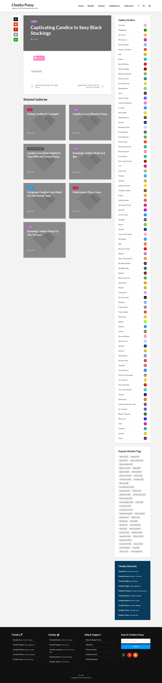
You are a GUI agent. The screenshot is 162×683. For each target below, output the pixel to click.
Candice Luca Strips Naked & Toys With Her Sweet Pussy (44, 154)
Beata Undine (126, 464)
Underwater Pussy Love (87, 192)
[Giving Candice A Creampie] (44, 122)
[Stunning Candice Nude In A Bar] (90, 161)
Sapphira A (125, 536)
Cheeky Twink (128, 615)
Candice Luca (36, 71)
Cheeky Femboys (132, 591)
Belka (136, 468)
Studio (138, 544)
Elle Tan (124, 483)
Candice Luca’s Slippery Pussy (90, 114)
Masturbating (126, 513)
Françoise (125, 491)
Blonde (136, 472)
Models (91, 6)
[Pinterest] (129, 655)
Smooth (125, 544)
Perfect (124, 532)
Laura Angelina (126, 502)
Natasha (124, 517)
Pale (123, 529)
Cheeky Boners (129, 576)
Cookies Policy (91, 654)
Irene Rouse (139, 495)
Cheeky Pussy (23, 5)
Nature (135, 517)
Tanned (125, 548)
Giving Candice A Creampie (43, 114)
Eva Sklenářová (127, 487)
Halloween (125, 495)
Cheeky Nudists (128, 600)
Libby (139, 502)
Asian (123, 460)
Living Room (126, 510)
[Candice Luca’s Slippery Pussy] (90, 122)
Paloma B (135, 529)
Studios (101, 6)
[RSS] (135, 655)
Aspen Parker (136, 460)
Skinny (138, 536)
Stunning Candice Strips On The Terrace (43, 233)
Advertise (89, 645)
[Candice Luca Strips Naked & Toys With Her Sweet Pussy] (44, 161)
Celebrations (114, 6)
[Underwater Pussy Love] (90, 200)
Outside (135, 525)
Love (40, 58)
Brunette (125, 476)
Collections (129, 6)
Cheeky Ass (128, 571)
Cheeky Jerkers (129, 596)
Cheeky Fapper (129, 586)
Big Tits (124, 472)
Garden (137, 491)
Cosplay (138, 479)
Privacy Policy (91, 650)
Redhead (137, 532)
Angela (135, 457)
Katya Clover (126, 498)
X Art (29, 109)
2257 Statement (92, 659)
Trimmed (136, 551)
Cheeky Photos (129, 605)
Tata (136, 548)
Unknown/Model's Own (35, 149)
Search (136, 646)
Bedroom (125, 468)
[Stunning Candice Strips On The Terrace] (44, 240)
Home (81, 6)
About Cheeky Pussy (93, 640)
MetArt (34, 21)
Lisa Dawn (125, 506)
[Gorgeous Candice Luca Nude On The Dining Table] (44, 200)
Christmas (125, 479)
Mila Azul (140, 513)
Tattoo (124, 551)
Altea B (124, 457)
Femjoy (30, 188)
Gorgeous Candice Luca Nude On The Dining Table (44, 194)
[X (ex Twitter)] (123, 655)
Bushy (138, 476)
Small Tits (125, 540)
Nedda (123, 521)
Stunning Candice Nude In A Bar (89, 154)
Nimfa (123, 525)
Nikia (133, 521)
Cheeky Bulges (128, 581)
